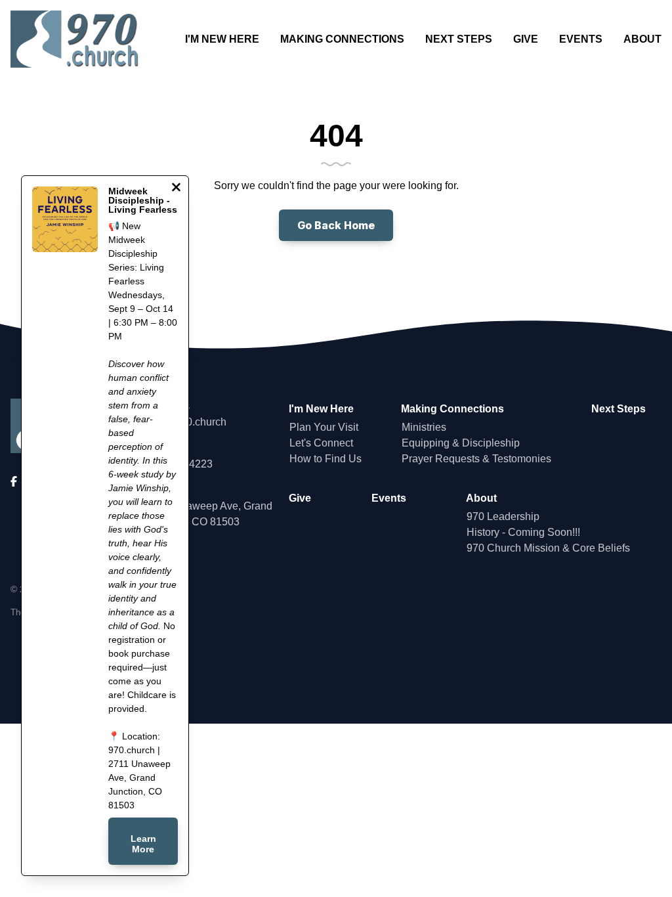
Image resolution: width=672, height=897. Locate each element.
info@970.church (186, 421)
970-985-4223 (180, 464)
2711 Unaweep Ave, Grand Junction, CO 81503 (209, 513)
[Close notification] (176, 189)
